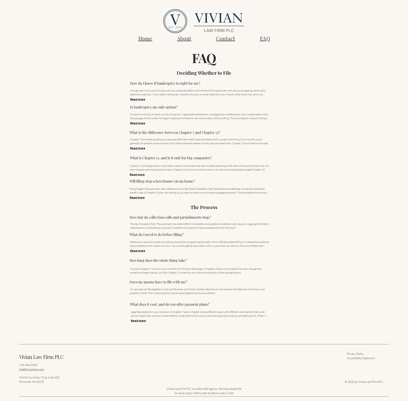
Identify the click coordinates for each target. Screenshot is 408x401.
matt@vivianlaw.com (31, 369)
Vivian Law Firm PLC (41, 356)
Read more (137, 99)
